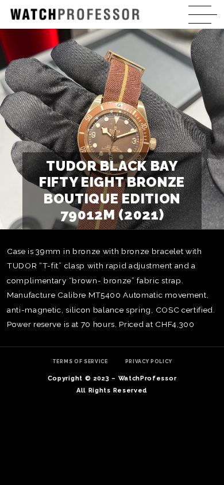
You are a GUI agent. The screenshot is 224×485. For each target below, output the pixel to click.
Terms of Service (80, 361)
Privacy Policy (148, 361)
